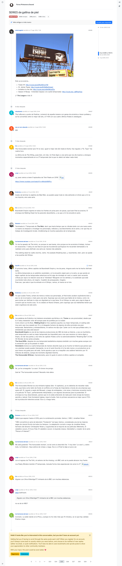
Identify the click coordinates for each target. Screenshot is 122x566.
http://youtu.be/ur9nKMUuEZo (44, 89)
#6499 (90, 383)
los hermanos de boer (21, 241)
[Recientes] (2, 2)
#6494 (90, 241)
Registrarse (15, 554)
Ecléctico (18, 192)
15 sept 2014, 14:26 (30, 146)
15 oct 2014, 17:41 (29, 208)
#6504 (90, 490)
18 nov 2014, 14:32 (31, 490)
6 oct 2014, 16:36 (31, 173)
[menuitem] (119, 2)
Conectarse (24, 554)
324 (56, 561)
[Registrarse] (119, 6)
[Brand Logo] (12, 4)
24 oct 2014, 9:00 (32, 265)
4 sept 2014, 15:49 (40, 127)
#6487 (90, 111)
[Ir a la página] (44, 561)
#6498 (90, 365)
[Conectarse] (119, 2)
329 (85, 561)
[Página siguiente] (90, 561)
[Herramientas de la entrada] (90, 100)
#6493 (90, 223)
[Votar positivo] (80, 100)
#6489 (90, 146)
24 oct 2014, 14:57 (33, 293)
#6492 (90, 208)
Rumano (17, 415)
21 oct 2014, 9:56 (33, 223)
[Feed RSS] (48, 17)
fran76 (17, 265)
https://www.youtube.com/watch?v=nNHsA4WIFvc (33, 181)
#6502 (90, 457)
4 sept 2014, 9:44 (34, 111)
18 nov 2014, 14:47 (41, 514)
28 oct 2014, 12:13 (41, 365)
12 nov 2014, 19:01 (41, 441)
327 (73, 561)
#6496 (90, 293)
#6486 (90, 30)
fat (16, 146)
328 (79, 561)
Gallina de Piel (13, 16)
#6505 (90, 514)
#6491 (90, 192)
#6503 (90, 476)
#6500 (90, 415)
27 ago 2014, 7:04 (35, 30)
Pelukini (17, 223)
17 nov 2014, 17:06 (31, 457)
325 (61, 561)
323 (50, 561)
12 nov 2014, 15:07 (33, 415)
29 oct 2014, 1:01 (29, 383)
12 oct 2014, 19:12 (33, 192)
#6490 (90, 173)
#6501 (90, 441)
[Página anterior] (31, 561)
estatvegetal (19, 30)
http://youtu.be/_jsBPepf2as (72, 92)
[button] (2, 563)
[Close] (90, 535)
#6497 (90, 315)
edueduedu (18, 111)
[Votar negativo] (87, 100)
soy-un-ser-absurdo (21, 127)
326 (67, 561)
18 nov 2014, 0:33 (29, 476)
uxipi (16, 173)
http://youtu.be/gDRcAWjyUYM (37, 85)
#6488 (90, 127)
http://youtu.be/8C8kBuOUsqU (42, 87)
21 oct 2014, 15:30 (41, 241)
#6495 (90, 265)
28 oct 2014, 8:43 (29, 315)
